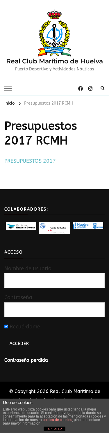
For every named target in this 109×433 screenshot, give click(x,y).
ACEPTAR (54, 429)
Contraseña (18, 297)
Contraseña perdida (26, 360)
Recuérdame (24, 326)
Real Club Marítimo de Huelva (54, 61)
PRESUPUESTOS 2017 (30, 161)
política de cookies (57, 420)
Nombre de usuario (27, 268)
